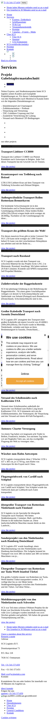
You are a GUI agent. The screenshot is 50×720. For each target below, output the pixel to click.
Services (10, 17)
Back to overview (9, 60)
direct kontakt (7, 688)
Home (9, 14)
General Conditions (15, 710)
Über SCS (11, 34)
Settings (25, 374)
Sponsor (15, 39)
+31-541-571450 (12, 2)
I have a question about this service (16, 634)
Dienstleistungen (14, 703)
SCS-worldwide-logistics (18, 44)
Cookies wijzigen (8, 717)
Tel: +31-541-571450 (10, 665)
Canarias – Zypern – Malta (24, 32)
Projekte (15, 29)
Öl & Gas (16, 24)
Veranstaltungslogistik (21, 27)
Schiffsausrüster (19, 22)
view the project (8, 166)
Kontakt (10, 49)
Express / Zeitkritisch (21, 19)
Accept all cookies (25, 381)
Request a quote (8, 636)
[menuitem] (28, 51)
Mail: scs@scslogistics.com (13, 674)
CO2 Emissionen (19, 42)
